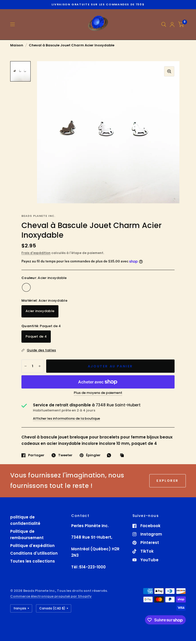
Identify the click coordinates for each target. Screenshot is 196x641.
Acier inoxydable (26, 287)
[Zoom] (169, 71)
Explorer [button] (167, 480)
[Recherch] (164, 24)
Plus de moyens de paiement (98, 393)
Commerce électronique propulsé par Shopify (51, 596)
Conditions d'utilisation (34, 553)
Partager (36, 455)
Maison (16, 45)
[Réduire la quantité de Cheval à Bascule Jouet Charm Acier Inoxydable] (25, 366)
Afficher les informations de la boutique (66, 418)
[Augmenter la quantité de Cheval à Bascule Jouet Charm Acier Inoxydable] (39, 366)
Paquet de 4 (36, 336)
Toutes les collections (32, 561)
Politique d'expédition (32, 545)
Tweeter (65, 455)
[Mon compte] (172, 24)
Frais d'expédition (36, 253)
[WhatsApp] (110, 455)
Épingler (93, 455)
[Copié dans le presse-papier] (123, 455)
